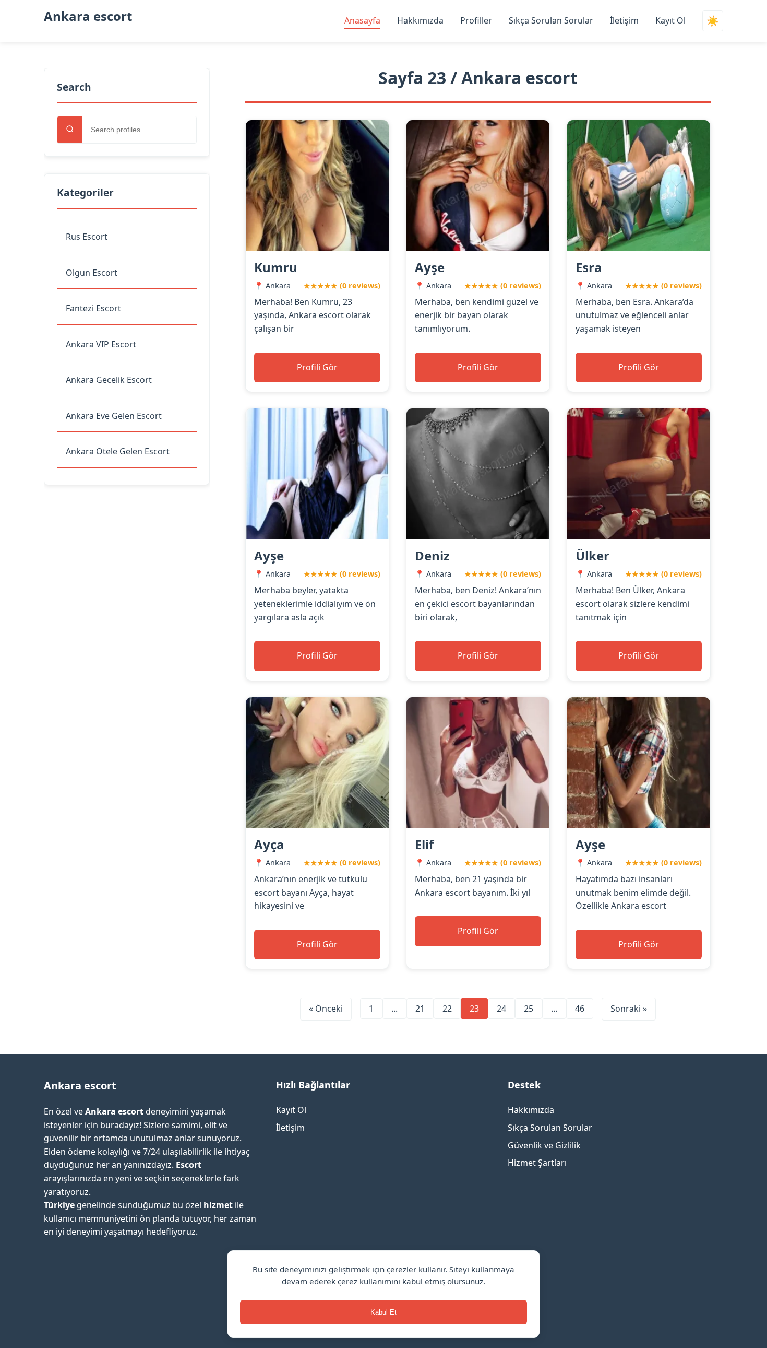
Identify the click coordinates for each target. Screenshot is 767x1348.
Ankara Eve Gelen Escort (114, 415)
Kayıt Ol (670, 20)
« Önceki (326, 1008)
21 (420, 1008)
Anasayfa (362, 20)
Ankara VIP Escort (101, 344)
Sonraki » (628, 1008)
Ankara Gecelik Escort (109, 379)
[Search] (69, 129)
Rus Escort (86, 236)
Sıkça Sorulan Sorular (551, 20)
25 (528, 1008)
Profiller (476, 20)
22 (447, 1008)
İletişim (624, 20)
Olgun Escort (91, 272)
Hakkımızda (420, 20)
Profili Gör (317, 367)
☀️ (712, 21)
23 (474, 1008)
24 (501, 1008)
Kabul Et (383, 1312)
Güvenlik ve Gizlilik (544, 1145)
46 (579, 1008)
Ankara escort (88, 16)
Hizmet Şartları (537, 1162)
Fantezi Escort (93, 308)
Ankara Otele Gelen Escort (118, 451)
